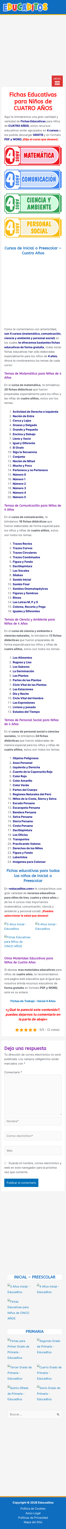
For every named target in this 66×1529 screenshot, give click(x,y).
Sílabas (18, 575)
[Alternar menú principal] (59, 7)
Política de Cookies (33, 1508)
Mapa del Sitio (33, 1522)
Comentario (13, 1072)
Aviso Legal (33, 1513)
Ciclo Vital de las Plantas (30, 684)
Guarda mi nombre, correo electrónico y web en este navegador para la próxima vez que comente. (32, 1167)
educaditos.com (21, 888)
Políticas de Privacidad (33, 1517)
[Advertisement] (33, 50)
